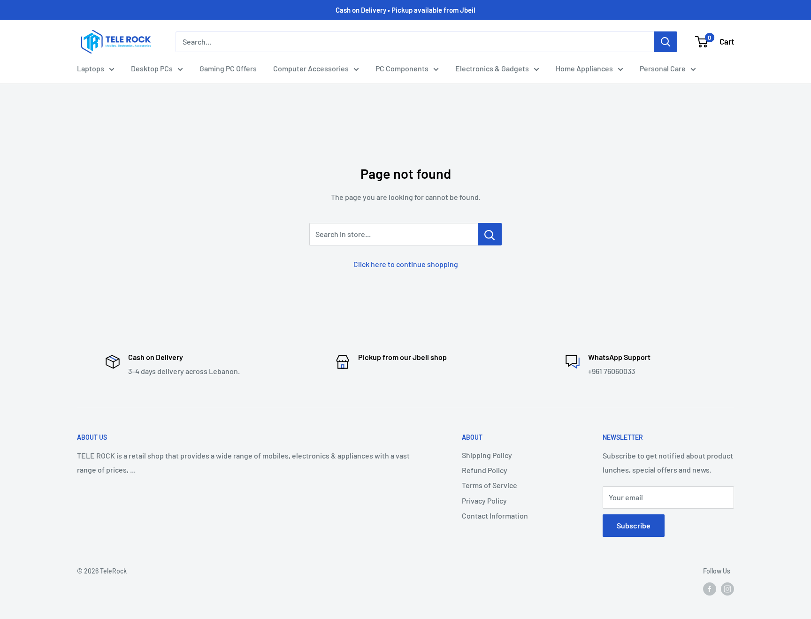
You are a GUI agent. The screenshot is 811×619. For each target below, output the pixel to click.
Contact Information (495, 515)
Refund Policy (484, 470)
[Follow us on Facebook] (709, 589)
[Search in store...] (490, 234)
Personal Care (663, 68)
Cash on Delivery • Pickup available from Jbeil (405, 10)
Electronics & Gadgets (492, 68)
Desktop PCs (152, 68)
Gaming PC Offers (228, 68)
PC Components (401, 68)
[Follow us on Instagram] (727, 589)
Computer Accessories (311, 68)
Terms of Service (489, 485)
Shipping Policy (487, 455)
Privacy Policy (484, 500)
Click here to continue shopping (405, 264)
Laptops (90, 68)
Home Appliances (584, 68)
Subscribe (633, 525)
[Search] (665, 41)
